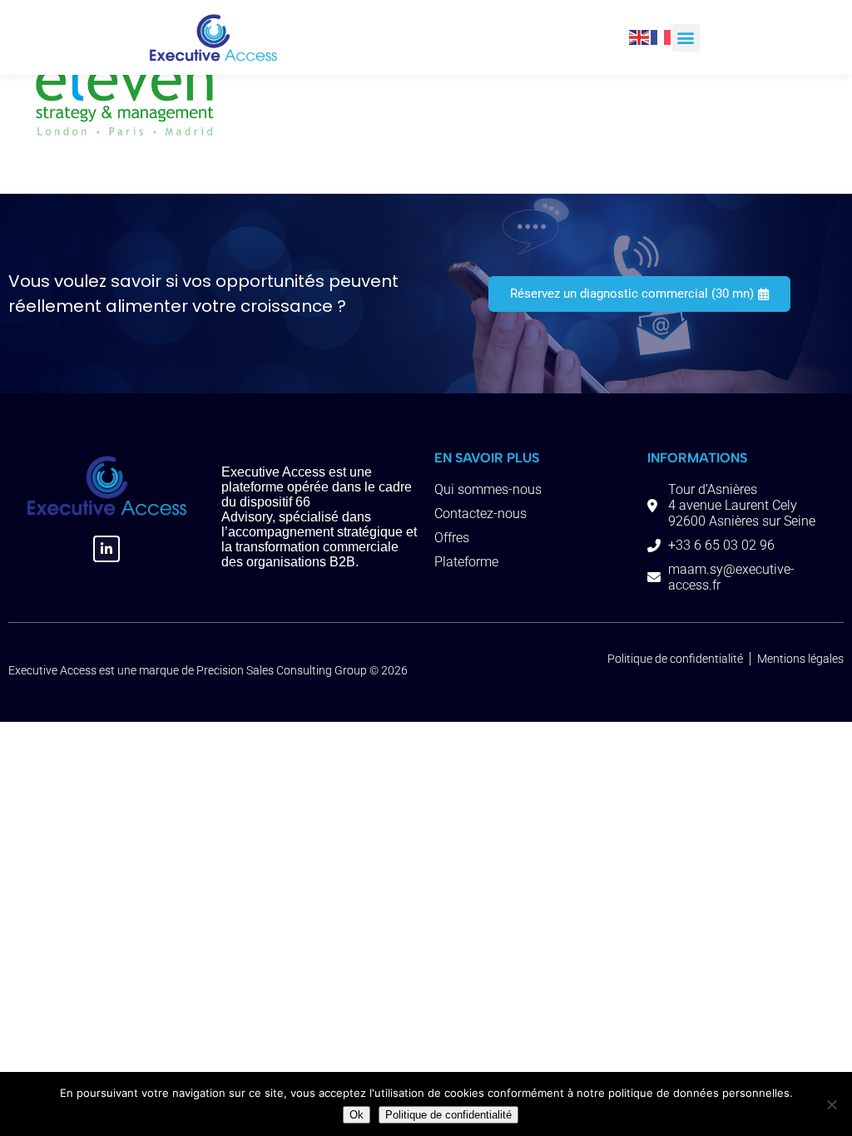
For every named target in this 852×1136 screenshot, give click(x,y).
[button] (686, 38)
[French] (661, 37)
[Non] (831, 1104)
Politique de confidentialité (448, 1115)
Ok (356, 1115)
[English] (640, 37)
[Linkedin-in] (106, 549)
